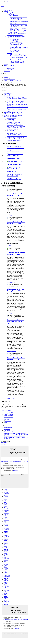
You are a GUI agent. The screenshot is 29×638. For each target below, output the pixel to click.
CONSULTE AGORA (6, 410)
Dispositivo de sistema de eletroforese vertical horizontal (15, 433)
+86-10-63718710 (8, 417)
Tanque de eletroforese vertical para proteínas (14, 436)
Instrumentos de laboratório (13, 37)
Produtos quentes (8, 427)
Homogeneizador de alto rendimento (19, 47)
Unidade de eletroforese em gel (11, 431)
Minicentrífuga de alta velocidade (18, 46)
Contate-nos (7, 71)
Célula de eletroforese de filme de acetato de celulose (18, 28)
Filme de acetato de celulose (17, 62)
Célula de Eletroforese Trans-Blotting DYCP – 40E (16, 194)
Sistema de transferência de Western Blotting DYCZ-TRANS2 (15, 321)
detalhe (14, 215)
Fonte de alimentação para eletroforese (16, 33)
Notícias (6, 64)
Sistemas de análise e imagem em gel (16, 36)
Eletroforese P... (12, 171)
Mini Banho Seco (14, 51)
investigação (10, 215)
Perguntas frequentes (9, 65)
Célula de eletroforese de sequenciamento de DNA (16, 19)
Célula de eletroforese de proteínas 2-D (16, 101)
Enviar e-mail (4, 442)
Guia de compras (8, 10)
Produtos (6, 11)
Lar (4, 8)
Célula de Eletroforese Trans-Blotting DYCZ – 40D (16, 222)
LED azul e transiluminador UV (15, 35)
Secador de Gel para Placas (16, 43)
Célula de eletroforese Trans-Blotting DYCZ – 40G (16, 290)
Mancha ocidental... (13, 151)
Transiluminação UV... (14, 164)
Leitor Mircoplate (14, 40)
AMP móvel (7, 430)
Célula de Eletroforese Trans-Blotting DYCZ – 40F (16, 253)
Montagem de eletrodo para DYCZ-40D (17, 136)
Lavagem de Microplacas (16, 42)
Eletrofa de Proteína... (14, 158)
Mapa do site (7, 429)
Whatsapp (3, 444)
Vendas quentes (10, 14)
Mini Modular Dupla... (14, 179)
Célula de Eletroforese (12, 15)
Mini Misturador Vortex (15, 44)
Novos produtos (11, 13)
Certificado (9, 69)
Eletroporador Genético (15, 50)
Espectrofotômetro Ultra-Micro (17, 48)
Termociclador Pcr (14, 39)
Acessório (9, 53)
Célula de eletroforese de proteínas (18, 17)
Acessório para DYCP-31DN (17, 54)
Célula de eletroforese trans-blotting (18, 24)
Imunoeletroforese (8, 433)
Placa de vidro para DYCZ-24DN (18, 55)
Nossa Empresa (10, 68)
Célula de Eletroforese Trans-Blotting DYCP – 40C (16, 358)
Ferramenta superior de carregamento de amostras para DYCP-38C (19, 60)
